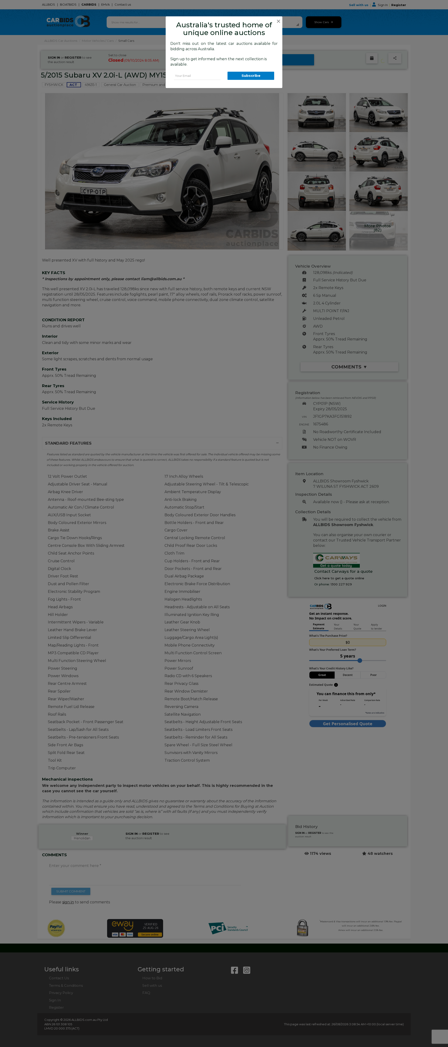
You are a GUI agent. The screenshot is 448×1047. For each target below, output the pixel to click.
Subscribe (251, 75)
